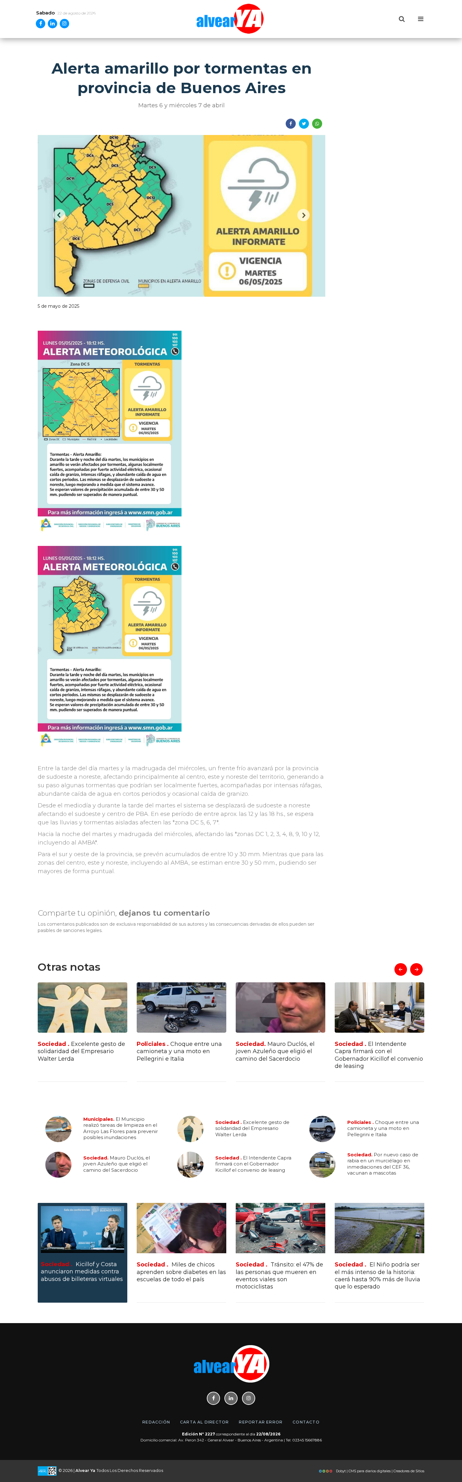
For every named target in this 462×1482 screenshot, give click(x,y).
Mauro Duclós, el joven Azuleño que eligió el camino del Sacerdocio (176, 1051)
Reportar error (261, 1422)
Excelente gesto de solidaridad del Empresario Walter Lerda (252, 1128)
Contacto (306, 1422)
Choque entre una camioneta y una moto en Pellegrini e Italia (80, 1051)
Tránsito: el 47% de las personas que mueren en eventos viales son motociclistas (279, 1275)
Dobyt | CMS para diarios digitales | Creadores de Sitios (379, 1471)
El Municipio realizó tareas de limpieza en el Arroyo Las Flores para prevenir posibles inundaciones (120, 1128)
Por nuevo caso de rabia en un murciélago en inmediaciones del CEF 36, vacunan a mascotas (377, 1055)
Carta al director (204, 1422)
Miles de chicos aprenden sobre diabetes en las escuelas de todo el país (181, 1272)
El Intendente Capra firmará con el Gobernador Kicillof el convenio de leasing (280, 1055)
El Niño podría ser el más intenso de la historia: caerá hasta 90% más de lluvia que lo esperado (377, 1275)
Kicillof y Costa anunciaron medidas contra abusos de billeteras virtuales (82, 1272)
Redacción (156, 1422)
